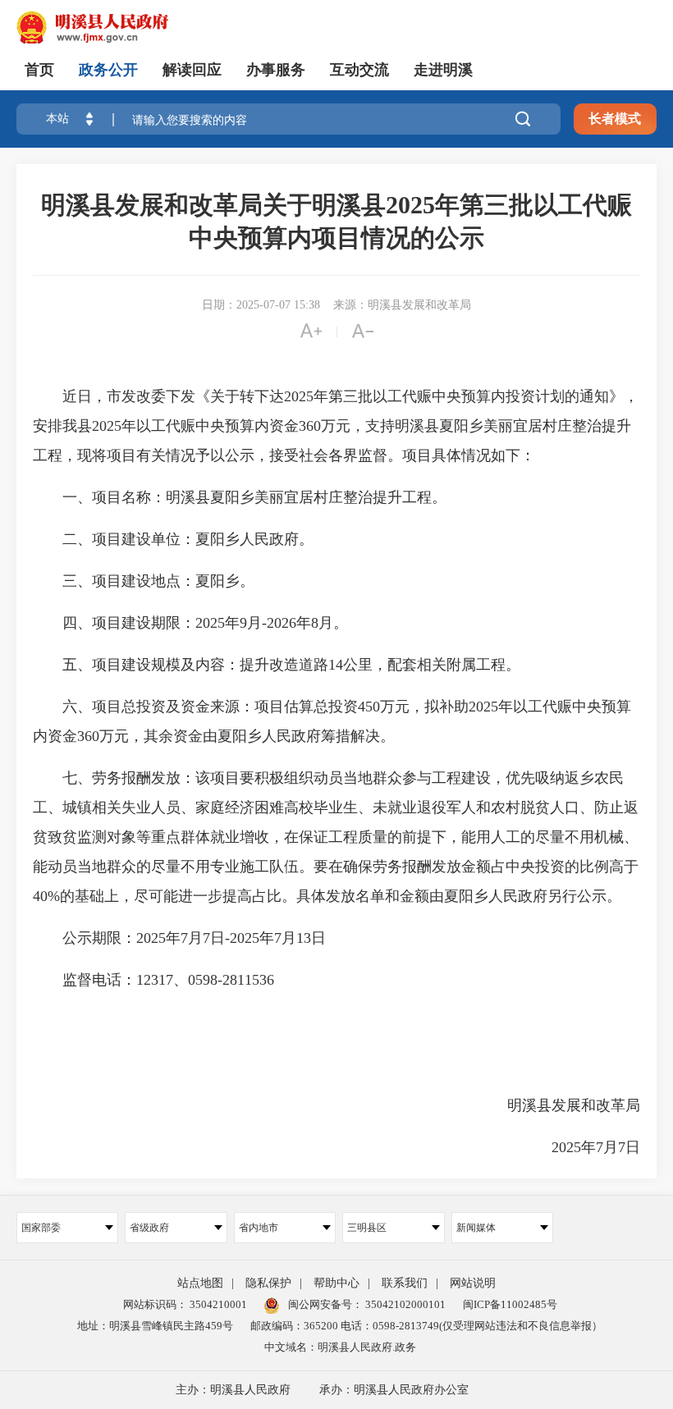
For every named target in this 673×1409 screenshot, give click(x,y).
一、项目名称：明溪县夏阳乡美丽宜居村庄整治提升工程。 (239, 497)
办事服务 (275, 70)
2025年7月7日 (581, 1147)
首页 (39, 70)
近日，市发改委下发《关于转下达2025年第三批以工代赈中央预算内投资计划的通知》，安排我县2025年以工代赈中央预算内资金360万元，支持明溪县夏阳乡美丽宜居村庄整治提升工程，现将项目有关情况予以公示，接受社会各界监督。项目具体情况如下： (336, 426)
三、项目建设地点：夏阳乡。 (143, 581)
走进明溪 (443, 70)
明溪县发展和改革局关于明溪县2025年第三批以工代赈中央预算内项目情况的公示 (336, 221)
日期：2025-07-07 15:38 (261, 305)
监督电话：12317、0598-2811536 (153, 980)
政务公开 (108, 70)
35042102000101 (404, 1304)
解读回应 (192, 70)
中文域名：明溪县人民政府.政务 (340, 1347)
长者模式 (614, 119)
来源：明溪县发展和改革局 (402, 305)
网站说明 (473, 1283)
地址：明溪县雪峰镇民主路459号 (155, 1326)
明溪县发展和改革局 (573, 1105)
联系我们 (405, 1283)
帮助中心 (336, 1283)
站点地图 (200, 1283)
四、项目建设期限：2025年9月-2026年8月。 (190, 623)
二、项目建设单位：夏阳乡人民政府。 (173, 539)
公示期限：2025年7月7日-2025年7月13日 (179, 938)
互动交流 (359, 70)
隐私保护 (268, 1283)
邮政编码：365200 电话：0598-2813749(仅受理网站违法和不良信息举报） (426, 1326)
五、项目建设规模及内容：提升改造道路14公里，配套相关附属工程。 (276, 664)
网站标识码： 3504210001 (185, 1304)
